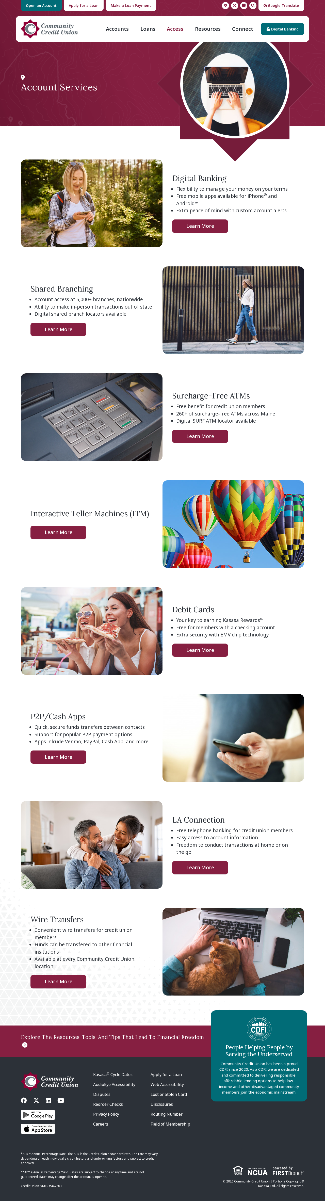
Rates (234, 5)
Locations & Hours (225, 5)
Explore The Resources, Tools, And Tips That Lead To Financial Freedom (112, 1037)
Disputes (101, 1094)
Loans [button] (147, 28)
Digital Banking (285, 28)
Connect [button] (242, 28)
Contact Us (243, 5)
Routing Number (167, 1114)
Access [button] (175, 28)
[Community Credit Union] (49, 28)
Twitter (36, 1100)
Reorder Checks (108, 1104)
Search (252, 5)
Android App (38, 1115)
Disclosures (162, 1104)
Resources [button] (208, 28)
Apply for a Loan (84, 5)
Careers (100, 1124)
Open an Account (41, 5)
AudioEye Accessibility (114, 1084)
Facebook (24, 1100)
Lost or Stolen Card (169, 1094)
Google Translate (283, 5)
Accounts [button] (117, 28)
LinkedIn (48, 1100)
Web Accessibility (167, 1084)
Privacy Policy (106, 1114)
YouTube (60, 1100)
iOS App (38, 1129)
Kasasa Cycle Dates (113, 1074)
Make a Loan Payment (131, 5)
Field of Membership (170, 1124)
